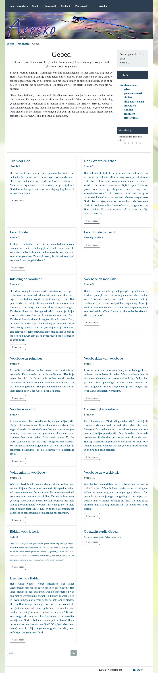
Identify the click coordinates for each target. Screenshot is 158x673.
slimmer (128, 109)
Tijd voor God (20, 161)
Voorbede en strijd (23, 409)
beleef (140, 101)
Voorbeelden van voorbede (103, 358)
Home (12, 6)
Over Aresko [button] (100, 6)
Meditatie (23, 43)
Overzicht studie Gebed (101, 531)
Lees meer (18, 200)
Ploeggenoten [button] (82, 6)
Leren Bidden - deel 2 (99, 232)
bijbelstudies (131, 117)
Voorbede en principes (26, 358)
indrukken (130, 105)
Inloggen (138, 669)
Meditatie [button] (66, 6)
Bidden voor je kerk (24, 531)
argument (129, 113)
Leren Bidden (19, 232)
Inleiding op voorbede (26, 279)
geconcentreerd (133, 93)
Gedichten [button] (22, 6)
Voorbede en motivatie (100, 279)
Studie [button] (35, 6)
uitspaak (129, 101)
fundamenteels (129, 85)
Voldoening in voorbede (27, 472)
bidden (128, 97)
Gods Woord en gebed (100, 161)
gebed (127, 89)
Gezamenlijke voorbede (101, 409)
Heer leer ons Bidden (25, 578)
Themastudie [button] (50, 6)
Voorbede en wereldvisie (101, 472)
